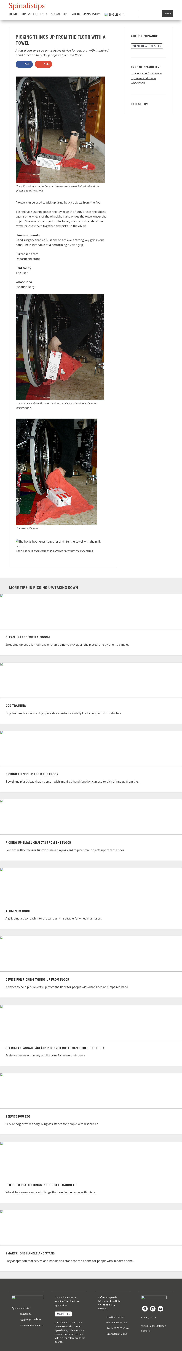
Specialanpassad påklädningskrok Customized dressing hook (55, 1048)
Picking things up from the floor (32, 774)
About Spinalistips (86, 14)
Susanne (151, 36)
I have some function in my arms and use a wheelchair (146, 78)
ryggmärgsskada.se (30, 1319)
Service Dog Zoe (18, 1116)
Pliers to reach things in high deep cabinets (41, 1185)
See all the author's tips (146, 45)
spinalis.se (26, 1313)
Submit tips (59, 14)
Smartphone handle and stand (30, 1253)
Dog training (16, 706)
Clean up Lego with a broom (28, 637)
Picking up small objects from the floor (38, 843)
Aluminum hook (18, 911)
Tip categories (33, 14)
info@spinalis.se (115, 1317)
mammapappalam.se (31, 1325)
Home (13, 14)
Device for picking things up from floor (37, 979)
